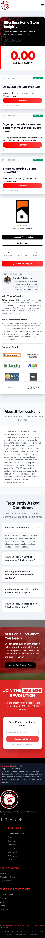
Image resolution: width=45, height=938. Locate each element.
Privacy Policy (7, 931)
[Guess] (33, 387)
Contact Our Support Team (20, 665)
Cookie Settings (37, 931)
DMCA (9, 934)
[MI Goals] (12, 387)
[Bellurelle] (12, 366)
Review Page (22, 243)
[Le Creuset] (12, 355)
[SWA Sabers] (33, 377)
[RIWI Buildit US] (33, 366)
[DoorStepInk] (33, 355)
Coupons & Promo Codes (22, 237)
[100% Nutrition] (12, 377)
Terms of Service (22, 931)
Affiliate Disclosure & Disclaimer (26, 934)
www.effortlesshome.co (21, 229)
